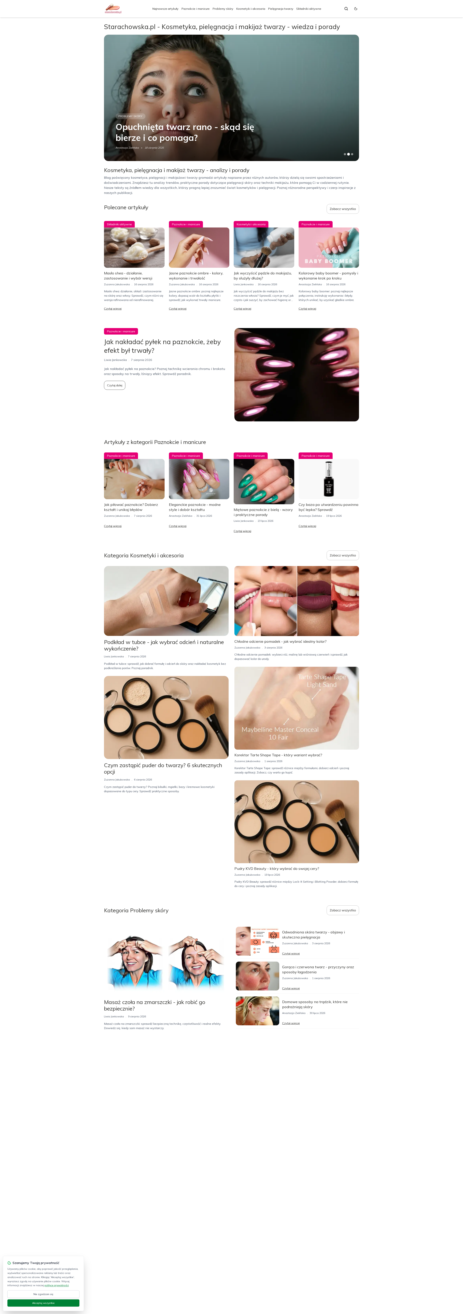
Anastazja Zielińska (310, 284)
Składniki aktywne (308, 8)
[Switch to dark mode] (355, 8)
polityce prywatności (56, 1285)
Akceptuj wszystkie (43, 1303)
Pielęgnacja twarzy (280, 8)
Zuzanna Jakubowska (117, 284)
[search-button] (346, 9)
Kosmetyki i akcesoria (250, 8)
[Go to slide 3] (352, 154)
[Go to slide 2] (348, 154)
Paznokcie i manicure (195, 8)
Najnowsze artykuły (165, 8)
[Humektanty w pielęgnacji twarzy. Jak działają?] (231, 98)
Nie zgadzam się (43, 1294)
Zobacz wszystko (343, 209)
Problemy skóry (223, 8)
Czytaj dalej (114, 385)
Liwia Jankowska (125, 147)
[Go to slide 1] (345, 154)
